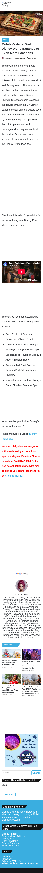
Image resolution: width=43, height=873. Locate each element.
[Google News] (21, 573)
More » (31, 637)
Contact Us (8, 856)
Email (5, 785)
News (5, 39)
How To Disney (10, 840)
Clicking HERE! (14, 475)
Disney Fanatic (10, 833)
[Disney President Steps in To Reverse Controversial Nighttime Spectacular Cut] (31, 654)
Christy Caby (8, 58)
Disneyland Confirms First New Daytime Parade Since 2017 (9, 663)
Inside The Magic (11, 845)
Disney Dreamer (10, 843)
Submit (9, 794)
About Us (7, 858)
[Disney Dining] (8, 5)
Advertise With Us (11, 861)
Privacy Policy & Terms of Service (20, 863)
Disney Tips (8, 838)
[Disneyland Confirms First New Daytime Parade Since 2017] (11, 653)
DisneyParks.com (11, 819)
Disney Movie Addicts (13, 836)
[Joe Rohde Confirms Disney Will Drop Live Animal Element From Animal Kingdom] (11, 679)
